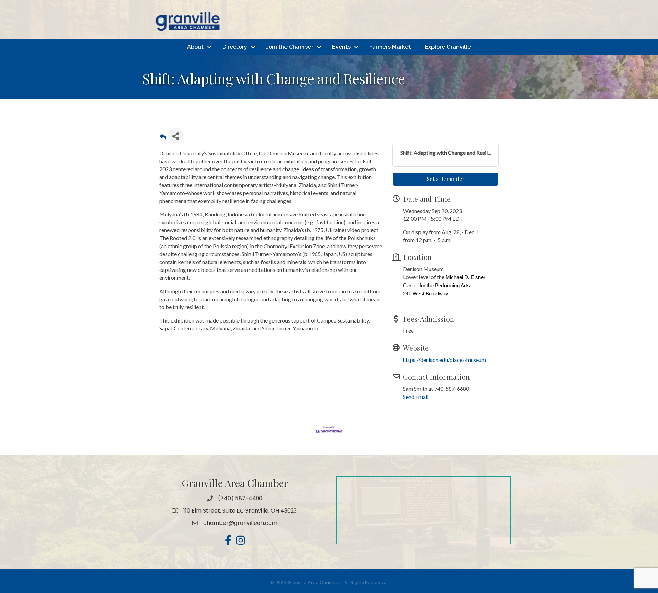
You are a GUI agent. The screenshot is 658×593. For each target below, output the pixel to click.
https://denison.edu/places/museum (444, 359)
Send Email (415, 396)
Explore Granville (448, 46)
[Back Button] (163, 137)
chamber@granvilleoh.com (240, 523)
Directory (234, 46)
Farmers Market (390, 46)
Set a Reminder (446, 178)
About (195, 46)
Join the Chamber (289, 46)
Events (341, 46)
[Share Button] (175, 135)
